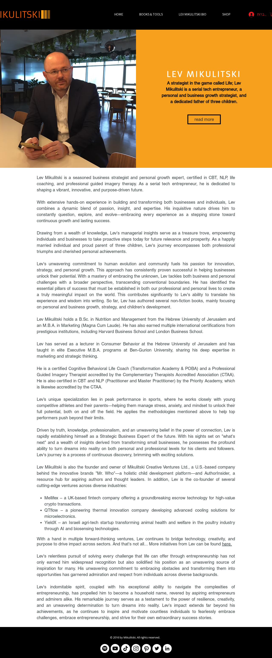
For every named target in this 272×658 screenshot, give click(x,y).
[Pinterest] (146, 648)
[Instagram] (136, 648)
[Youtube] (115, 648)
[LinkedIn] (167, 648)
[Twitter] (156, 648)
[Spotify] (104, 648)
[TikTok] (125, 648)
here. (227, 543)
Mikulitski (129, 637)
